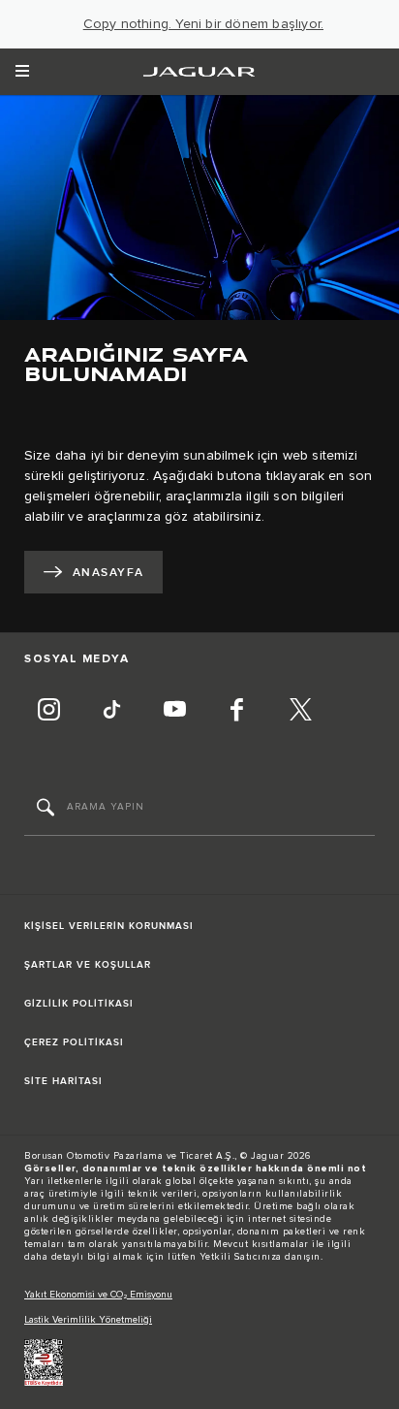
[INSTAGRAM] (48, 712)
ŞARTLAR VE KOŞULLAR (87, 965)
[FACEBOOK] (237, 712)
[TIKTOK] (111, 712)
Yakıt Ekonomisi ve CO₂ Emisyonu (98, 1294)
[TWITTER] (300, 712)
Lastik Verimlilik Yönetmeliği (88, 1320)
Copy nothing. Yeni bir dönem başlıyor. (203, 24)
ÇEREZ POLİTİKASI (74, 1042)
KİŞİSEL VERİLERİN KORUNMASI (109, 926)
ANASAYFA (108, 572)
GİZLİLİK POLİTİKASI (79, 1003)
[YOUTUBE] (174, 712)
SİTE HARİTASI (63, 1081)
